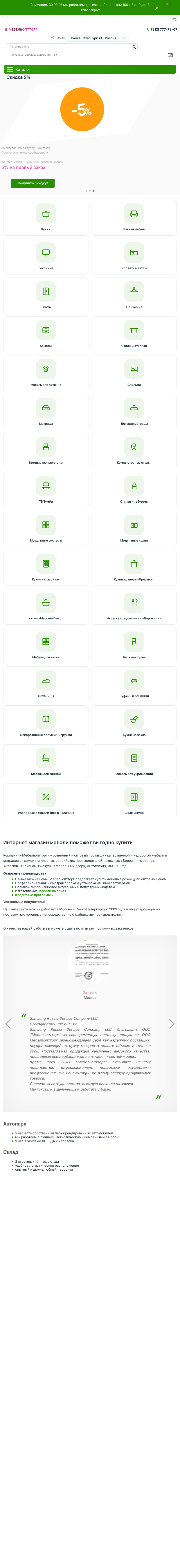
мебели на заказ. (53, 891)
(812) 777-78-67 (164, 29)
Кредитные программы (34, 895)
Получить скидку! (31, 183)
